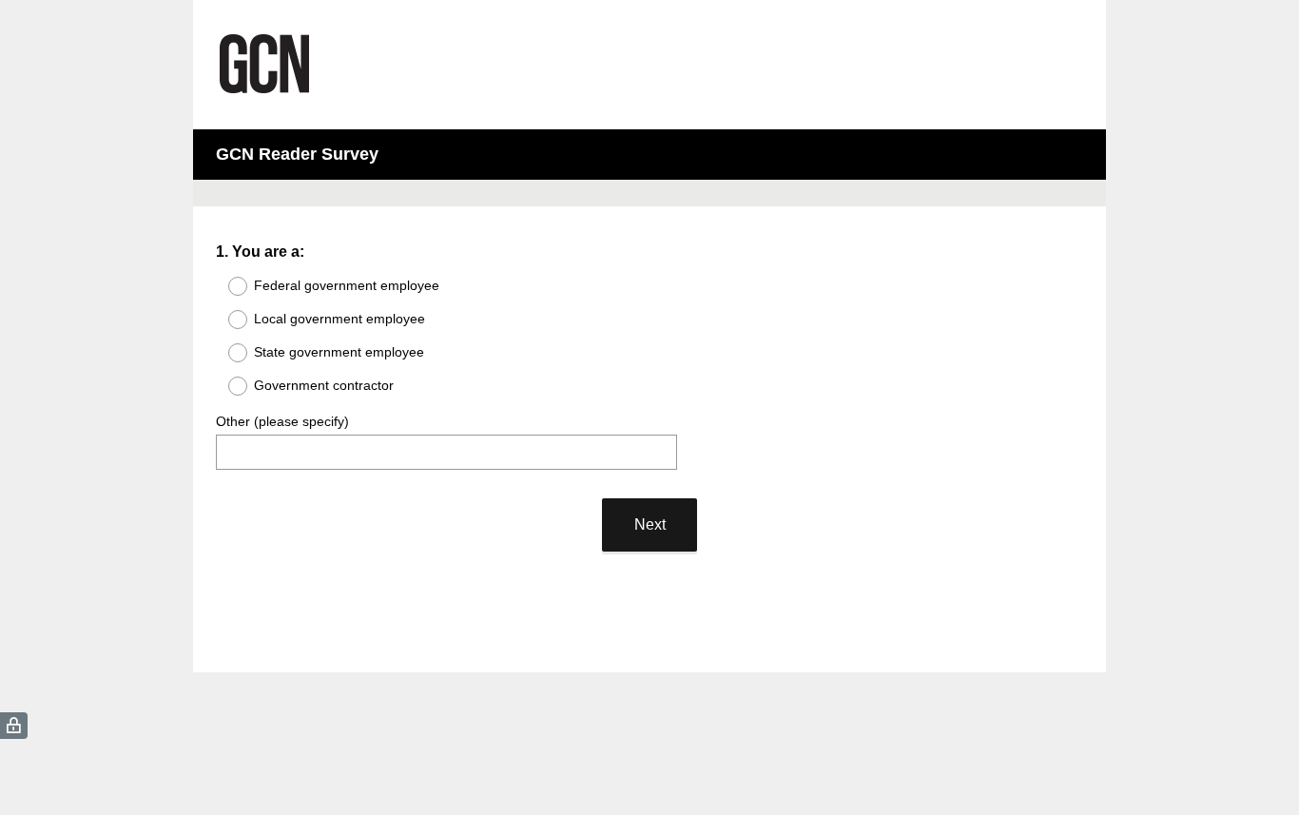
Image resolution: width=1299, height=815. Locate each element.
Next (650, 524)
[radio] (225, 286)
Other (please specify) (282, 421)
